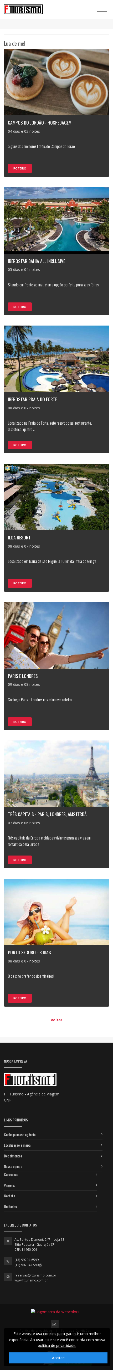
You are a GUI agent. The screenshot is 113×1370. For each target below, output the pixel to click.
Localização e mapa (17, 1145)
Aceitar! (58, 1357)
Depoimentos (13, 1155)
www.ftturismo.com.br (31, 1280)
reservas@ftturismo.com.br (35, 1275)
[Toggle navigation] (101, 11)
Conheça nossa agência (19, 1134)
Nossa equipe (13, 1166)
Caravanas (11, 1174)
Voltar (56, 1019)
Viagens (9, 1185)
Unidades (10, 1206)
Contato (9, 1195)
